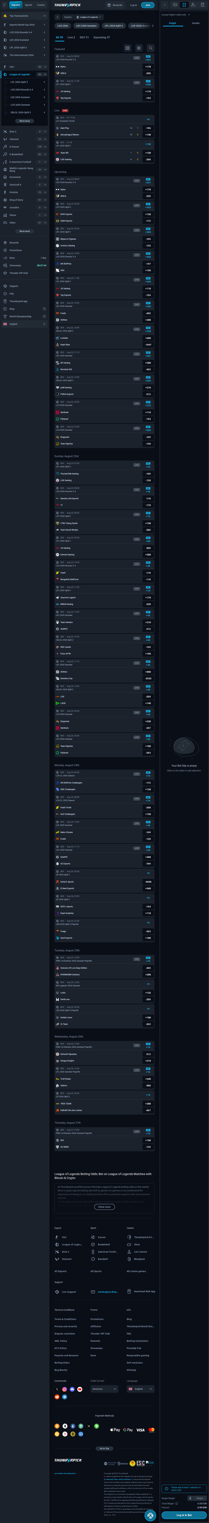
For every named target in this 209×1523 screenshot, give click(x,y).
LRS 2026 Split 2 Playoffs (67, 1010)
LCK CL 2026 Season (65, 776)
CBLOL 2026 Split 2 (64, 331)
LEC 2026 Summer (86, 25)
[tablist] (189, 5)
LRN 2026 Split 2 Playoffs (67, 924)
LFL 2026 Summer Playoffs (68, 1072)
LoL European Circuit (65, 121)
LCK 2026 (62, 25)
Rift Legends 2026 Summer (68, 986)
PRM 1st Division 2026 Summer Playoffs (74, 961)
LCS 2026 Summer (141, 25)
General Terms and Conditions (119, 1479)
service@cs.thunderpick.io (65, 1473)
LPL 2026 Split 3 (114, 25)
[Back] (57, 17)
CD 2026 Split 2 (63, 875)
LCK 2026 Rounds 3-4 (66, 59)
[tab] (59, 37)
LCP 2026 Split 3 (63, 207)
